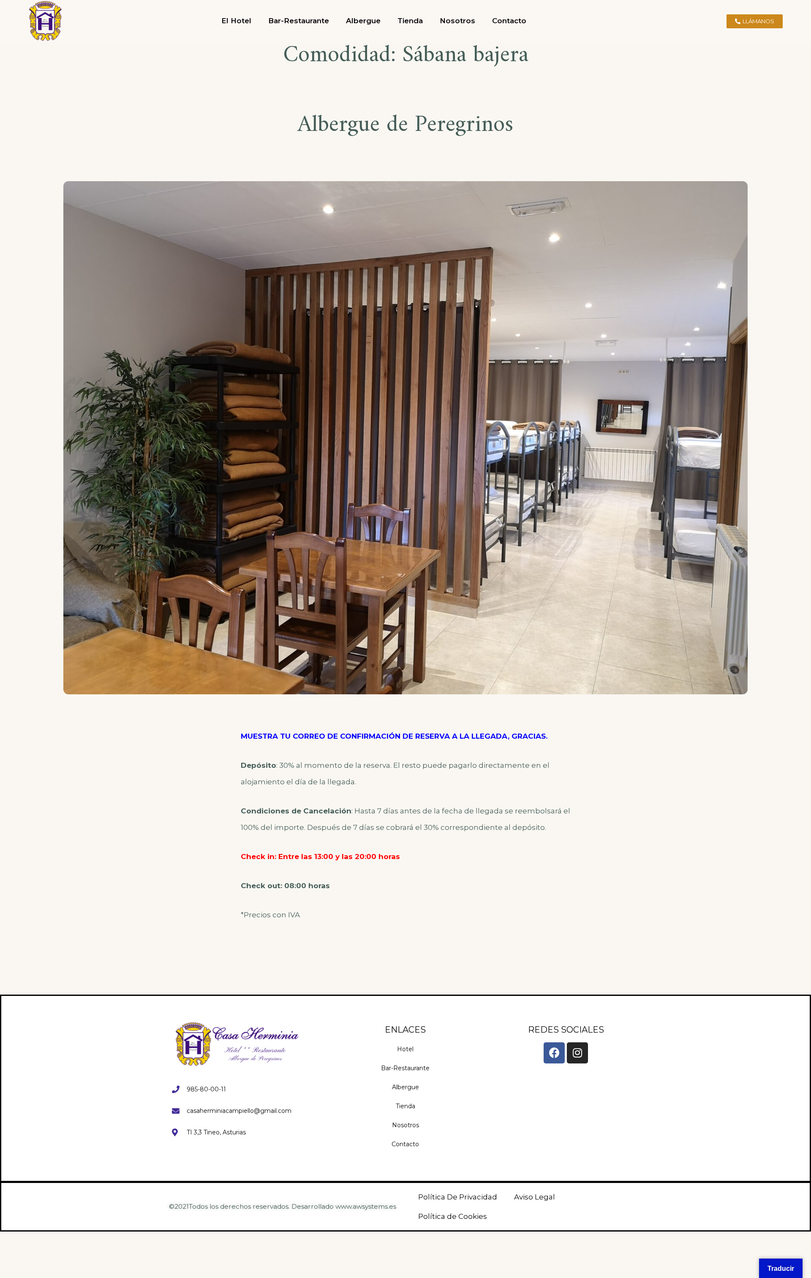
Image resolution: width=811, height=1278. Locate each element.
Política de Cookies (452, 1216)
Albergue (363, 20)
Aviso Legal (534, 1197)
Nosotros (457, 20)
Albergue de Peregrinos (405, 125)
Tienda (410, 20)
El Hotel (236, 20)
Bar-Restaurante (298, 20)
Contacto (509, 20)
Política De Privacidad (457, 1197)
